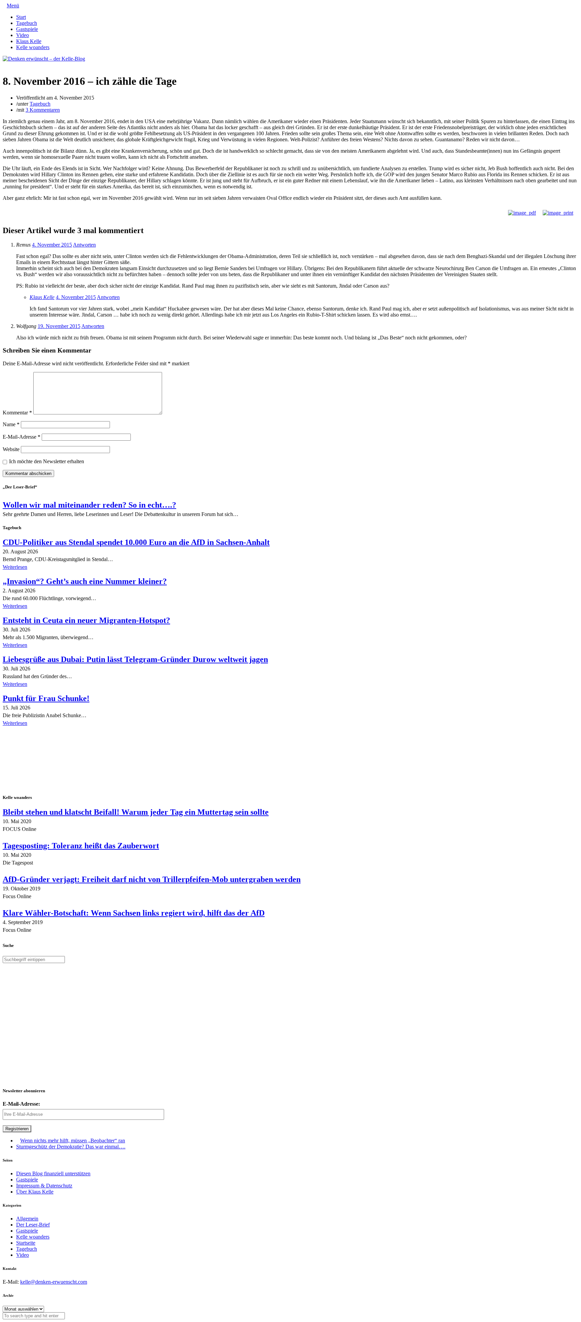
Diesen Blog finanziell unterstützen (53, 1173)
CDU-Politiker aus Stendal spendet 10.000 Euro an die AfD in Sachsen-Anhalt (136, 542)
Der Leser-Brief (33, 1224)
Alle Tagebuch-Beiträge (28, 732)
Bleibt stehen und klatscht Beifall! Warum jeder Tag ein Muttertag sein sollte (136, 812)
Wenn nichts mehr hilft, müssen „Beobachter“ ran (72, 1140)
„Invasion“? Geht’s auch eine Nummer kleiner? (85, 581)
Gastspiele (27, 29)
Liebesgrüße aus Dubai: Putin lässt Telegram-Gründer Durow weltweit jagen (135, 659)
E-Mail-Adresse (21, 437)
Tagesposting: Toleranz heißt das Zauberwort (81, 845)
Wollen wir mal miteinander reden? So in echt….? (89, 505)
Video (22, 35)
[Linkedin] (15, 65)
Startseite (25, 1243)
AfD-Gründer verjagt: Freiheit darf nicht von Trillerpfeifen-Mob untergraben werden (152, 879)
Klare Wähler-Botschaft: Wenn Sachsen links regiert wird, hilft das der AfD (134, 913)
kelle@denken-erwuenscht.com (53, 1282)
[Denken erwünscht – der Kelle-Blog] (44, 59)
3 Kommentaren (43, 110)
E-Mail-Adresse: (21, 1104)
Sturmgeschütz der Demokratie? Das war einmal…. (70, 1146)
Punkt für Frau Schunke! (46, 698)
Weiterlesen (15, 567)
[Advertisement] (46, 761)
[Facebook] (10, 65)
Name (11, 424)
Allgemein (27, 1218)
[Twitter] (5, 65)
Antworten (84, 245)
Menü (13, 5)
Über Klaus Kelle (34, 1192)
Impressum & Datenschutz (44, 1185)
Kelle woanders (32, 47)
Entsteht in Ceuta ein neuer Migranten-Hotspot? (86, 620)
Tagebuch (26, 23)
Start (21, 17)
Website (11, 449)
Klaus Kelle (28, 41)
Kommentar (17, 412)
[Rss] (21, 65)
